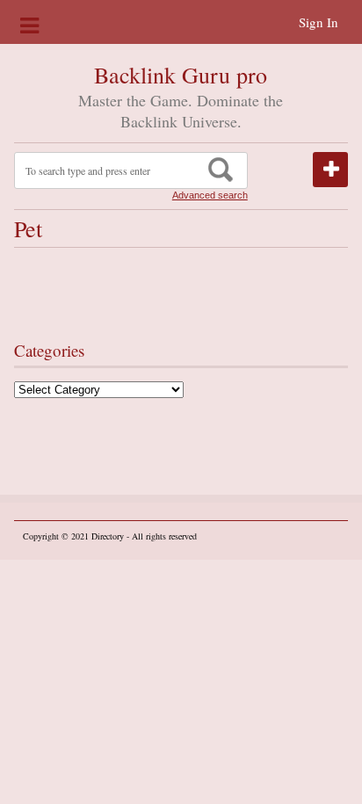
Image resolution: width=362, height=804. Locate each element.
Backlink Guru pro (180, 75)
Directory (107, 536)
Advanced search (210, 195)
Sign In (318, 22)
